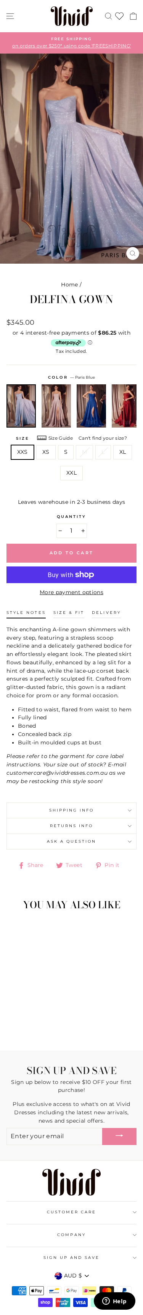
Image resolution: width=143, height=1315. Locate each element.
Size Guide (60, 438)
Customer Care (71, 1212)
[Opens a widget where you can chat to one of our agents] (114, 1301)
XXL (71, 473)
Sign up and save (71, 1257)
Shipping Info (71, 810)
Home (69, 285)
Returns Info (71, 825)
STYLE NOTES (26, 612)
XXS (22, 452)
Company (71, 1234)
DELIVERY (106, 612)
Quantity (71, 516)
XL (122, 452)
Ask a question (71, 841)
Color (71, 377)
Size (22, 438)
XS (46, 452)
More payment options (71, 592)
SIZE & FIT (69, 612)
